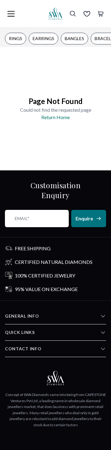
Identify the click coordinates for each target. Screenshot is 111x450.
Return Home (55, 117)
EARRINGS (43, 38)
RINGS (15, 38)
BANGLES (74, 38)
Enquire (84, 218)
